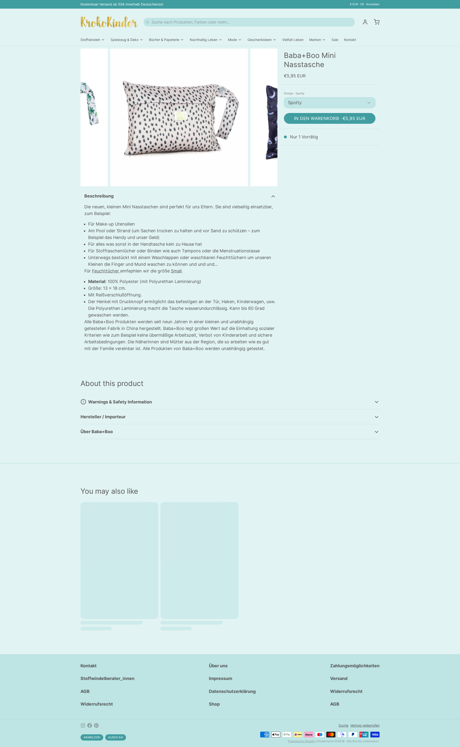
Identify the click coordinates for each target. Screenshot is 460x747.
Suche (343, 725)
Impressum (220, 678)
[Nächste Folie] (270, 117)
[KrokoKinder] (109, 22)
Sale (335, 40)
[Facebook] (89, 725)
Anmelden (373, 4)
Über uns (218, 665)
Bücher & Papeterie (164, 40)
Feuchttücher (106, 270)
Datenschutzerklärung (232, 691)
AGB (85, 691)
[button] (329, 118)
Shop (214, 704)
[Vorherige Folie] (87, 117)
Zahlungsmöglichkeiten (355, 665)
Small (176, 270)
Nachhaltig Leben (204, 40)
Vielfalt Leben (293, 40)
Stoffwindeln (90, 40)
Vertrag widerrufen (365, 725)
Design (294, 93)
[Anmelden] (363, 22)
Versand (338, 678)
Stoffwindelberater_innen (107, 678)
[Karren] (375, 22)
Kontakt (350, 40)
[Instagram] (82, 725)
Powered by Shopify (301, 741)
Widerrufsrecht (96, 704)
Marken (315, 40)
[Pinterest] (96, 725)
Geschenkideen (259, 40)
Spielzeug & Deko (124, 40)
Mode (232, 40)
